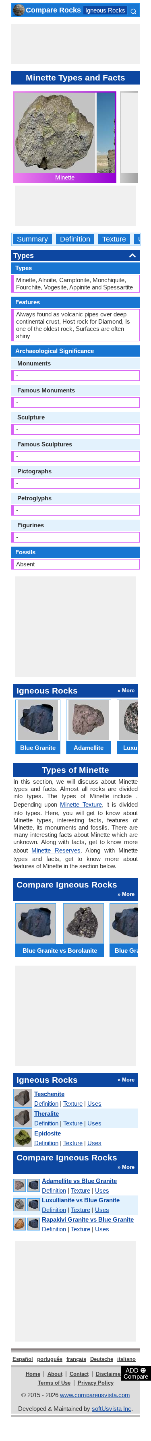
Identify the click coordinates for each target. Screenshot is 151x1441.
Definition (75, 239)
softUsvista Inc (111, 1408)
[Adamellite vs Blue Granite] (26, 1185)
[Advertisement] (75, 44)
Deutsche (101, 1359)
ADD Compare (136, 1373)
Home (33, 1374)
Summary (32, 239)
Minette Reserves (55, 850)
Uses (94, 1103)
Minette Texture (80, 804)
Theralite (46, 1113)
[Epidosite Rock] (22, 1138)
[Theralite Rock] (22, 1118)
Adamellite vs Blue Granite (79, 1180)
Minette (64, 177)
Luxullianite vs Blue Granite (81, 1200)
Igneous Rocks (105, 10)
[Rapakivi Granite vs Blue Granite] (26, 1224)
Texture (114, 239)
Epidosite (47, 1133)
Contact (79, 1374)
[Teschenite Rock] (22, 1099)
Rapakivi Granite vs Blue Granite (88, 1219)
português (49, 1359)
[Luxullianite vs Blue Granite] (26, 1205)
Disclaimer (109, 1374)
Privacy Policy (96, 1383)
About (55, 1374)
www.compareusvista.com (95, 1394)
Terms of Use (54, 1383)
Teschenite (49, 1093)
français (76, 1359)
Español (22, 1359)
